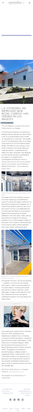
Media (28, 408)
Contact (5, 408)
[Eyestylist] (16, 1)
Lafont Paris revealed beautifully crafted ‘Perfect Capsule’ (24, 392)
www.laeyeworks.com (16, 372)
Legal (23, 408)
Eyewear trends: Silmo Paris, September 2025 (8, 391)
